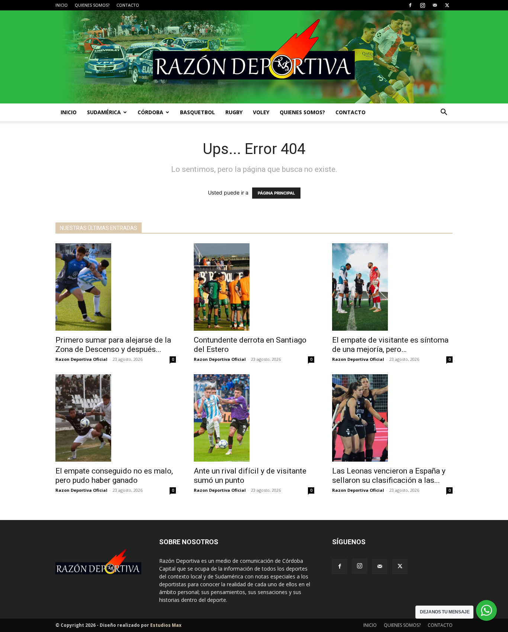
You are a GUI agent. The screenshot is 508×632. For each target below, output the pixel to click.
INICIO (61, 5)
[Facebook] (410, 5)
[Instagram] (422, 5)
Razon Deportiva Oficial (81, 359)
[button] (444, 112)
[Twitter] (447, 5)
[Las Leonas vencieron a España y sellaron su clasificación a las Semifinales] (392, 418)
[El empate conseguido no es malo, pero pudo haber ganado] (115, 418)
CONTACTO (127, 5)
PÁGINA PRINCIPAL (276, 193)
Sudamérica (104, 112)
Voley (261, 112)
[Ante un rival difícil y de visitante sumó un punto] (254, 418)
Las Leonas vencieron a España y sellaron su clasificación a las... (389, 475)
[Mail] (434, 5)
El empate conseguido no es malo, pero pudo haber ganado (114, 475)
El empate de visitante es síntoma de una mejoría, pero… (390, 345)
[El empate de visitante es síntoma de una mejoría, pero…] (392, 287)
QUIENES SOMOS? (92, 5)
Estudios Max (165, 625)
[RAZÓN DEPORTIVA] (254, 56)
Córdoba (150, 112)
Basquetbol (197, 112)
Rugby (233, 112)
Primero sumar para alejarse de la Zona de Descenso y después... (113, 345)
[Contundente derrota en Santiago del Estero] (254, 287)
